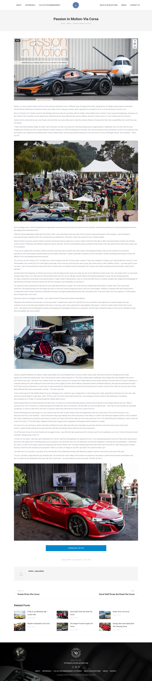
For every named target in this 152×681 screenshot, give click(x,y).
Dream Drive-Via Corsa (121, 612)
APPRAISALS (46, 671)
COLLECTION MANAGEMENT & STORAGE (68, 671)
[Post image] (19, 615)
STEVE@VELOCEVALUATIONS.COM (76, 663)
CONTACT (113, 671)
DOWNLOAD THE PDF (76, 548)
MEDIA (105, 671)
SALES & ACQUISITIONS (92, 671)
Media (17, 40)
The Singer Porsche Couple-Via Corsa (81, 625)
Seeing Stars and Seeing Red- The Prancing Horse (123, 625)
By (77, 560)
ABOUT (37, 671)
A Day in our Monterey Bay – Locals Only (37, 613)
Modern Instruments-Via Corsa (38, 624)
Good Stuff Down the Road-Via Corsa (81, 613)
